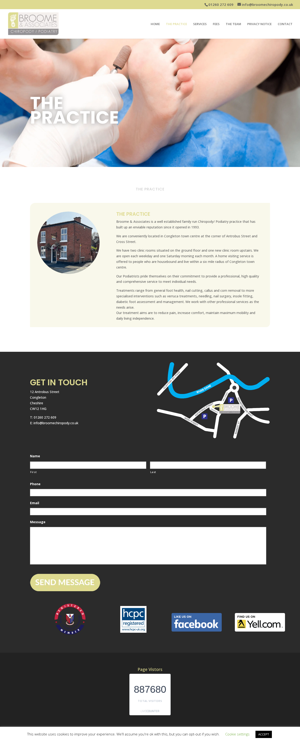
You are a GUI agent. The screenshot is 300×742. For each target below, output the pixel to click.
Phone (35, 484)
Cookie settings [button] (237, 734)
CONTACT (285, 24)
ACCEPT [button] (263, 734)
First (33, 472)
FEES (216, 24)
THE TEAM (233, 24)
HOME (155, 24)
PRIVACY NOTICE (259, 24)
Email (34, 503)
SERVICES (200, 24)
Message (37, 522)
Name (35, 456)
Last (153, 472)
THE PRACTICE (176, 24)
